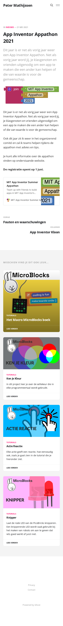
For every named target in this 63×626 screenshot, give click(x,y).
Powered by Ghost (31, 604)
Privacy (31, 585)
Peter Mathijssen (17, 5)
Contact (31, 589)
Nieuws (10, 27)
